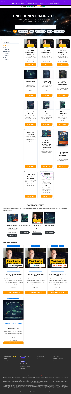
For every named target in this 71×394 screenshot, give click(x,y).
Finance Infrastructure (42, 363)
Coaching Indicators (25, 366)
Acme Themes (49, 391)
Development (40, 360)
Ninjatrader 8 (55, 246)
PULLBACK (19, 323)
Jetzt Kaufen (30, 95)
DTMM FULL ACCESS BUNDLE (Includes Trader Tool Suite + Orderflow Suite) (12, 227)
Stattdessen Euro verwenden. (46, 3)
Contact (6, 360)
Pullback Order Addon (49, 226)
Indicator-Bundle (16, 270)
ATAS (32, 246)
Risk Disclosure (56, 363)
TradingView (10, 246)
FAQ (38, 358)
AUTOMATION (14, 323)
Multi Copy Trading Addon (24, 226)
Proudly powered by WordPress (25, 391)
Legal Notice (56, 356)
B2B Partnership (9, 356)
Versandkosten (14, 290)
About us (6, 358)
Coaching (9, 270)
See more (22, 368)
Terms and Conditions (58, 358)
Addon (17, 298)
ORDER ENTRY (7, 323)
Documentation (40, 356)
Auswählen (30, 64)
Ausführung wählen (13, 292)
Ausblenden (56, 3)
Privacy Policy (56, 360)
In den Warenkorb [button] (13, 342)
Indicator (17, 246)
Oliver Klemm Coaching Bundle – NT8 (37, 227)
